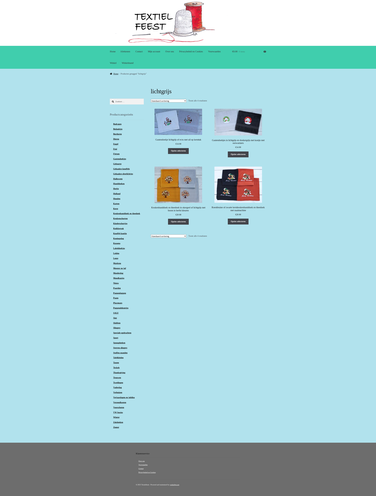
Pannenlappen (119, 293)
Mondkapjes (118, 278)
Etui (115, 149)
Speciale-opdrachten (122, 333)
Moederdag (118, 273)
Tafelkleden (118, 358)
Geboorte (117, 164)
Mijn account (154, 51)
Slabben (116, 323)
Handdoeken (119, 184)
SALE (116, 313)
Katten (116, 204)
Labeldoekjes (119, 248)
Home (113, 51)
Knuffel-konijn (120, 233)
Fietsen (116, 154)
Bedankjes (117, 129)
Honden (116, 199)
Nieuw (116, 283)
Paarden (117, 288)
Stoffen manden (120, 353)
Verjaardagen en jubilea (124, 397)
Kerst (115, 209)
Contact (139, 51)
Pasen (115, 298)
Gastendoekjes (119, 159)
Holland (116, 194)
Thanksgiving (119, 373)
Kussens (116, 243)
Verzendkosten (119, 402)
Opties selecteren (178, 151)
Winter (116, 417)
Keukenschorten (120, 218)
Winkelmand (128, 63)
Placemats (117, 303)
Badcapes (117, 124)
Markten (117, 263)
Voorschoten (118, 407)
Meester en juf (119, 268)
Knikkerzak (118, 228)
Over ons (169, 51)
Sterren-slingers (120, 348)
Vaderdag (117, 387)
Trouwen (117, 378)
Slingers (116, 328)
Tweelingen (118, 383)
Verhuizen (117, 392)
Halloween (117, 179)
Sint (115, 318)
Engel (115, 144)
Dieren (116, 139)
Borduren (117, 134)
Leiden (116, 253)
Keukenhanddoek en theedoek (126, 213)
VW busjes (118, 412)
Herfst (116, 189)
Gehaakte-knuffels (121, 169)
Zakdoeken (118, 422)
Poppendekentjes (120, 308)
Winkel (113, 63)
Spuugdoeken (119, 343)
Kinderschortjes (120, 223)
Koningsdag (118, 238)
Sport (115, 338)
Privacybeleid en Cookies (191, 51)
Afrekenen (125, 51)
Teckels (116, 368)
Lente (115, 258)
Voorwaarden (214, 51)
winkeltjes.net (174, 485)
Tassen (116, 363)
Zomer (116, 427)
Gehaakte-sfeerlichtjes (123, 174)
